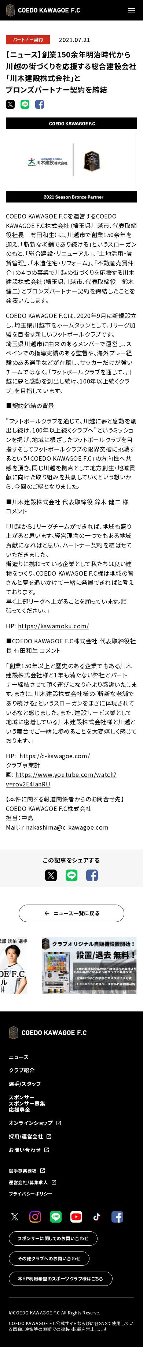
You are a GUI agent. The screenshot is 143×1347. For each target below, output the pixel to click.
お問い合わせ (25, 1150)
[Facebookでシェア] (39, 104)
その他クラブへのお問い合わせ (49, 1258)
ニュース (19, 1056)
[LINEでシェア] (25, 104)
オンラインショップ (31, 1123)
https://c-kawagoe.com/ (54, 755)
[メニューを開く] (132, 10)
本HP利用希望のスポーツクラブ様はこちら (60, 1278)
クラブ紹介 (21, 1070)
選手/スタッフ (25, 1083)
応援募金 (19, 1109)
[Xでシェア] (10, 104)
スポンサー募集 (27, 1103)
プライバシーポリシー (30, 1193)
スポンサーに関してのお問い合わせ (53, 1238)
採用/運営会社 (26, 1136)
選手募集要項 (23, 1171)
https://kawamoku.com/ (53, 625)
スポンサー (21, 1097)
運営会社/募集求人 (28, 1182)
